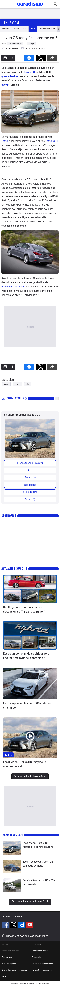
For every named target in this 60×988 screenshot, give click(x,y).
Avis (25, 29)
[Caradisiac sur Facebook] (6, 925)
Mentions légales (9, 964)
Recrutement (7, 957)
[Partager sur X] (41, 57)
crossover (7, 286)
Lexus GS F (51, 141)
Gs (27, 384)
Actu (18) (30, 499)
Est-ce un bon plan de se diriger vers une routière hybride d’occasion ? (26, 656)
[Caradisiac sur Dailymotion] (22, 925)
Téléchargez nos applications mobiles (27, 936)
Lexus (4, 141)
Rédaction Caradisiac (10, 951)
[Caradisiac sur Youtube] (29, 925)
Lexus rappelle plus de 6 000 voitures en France (27, 705)
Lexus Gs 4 (10, 23)
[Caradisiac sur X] (14, 925)
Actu (33, 29)
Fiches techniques (47, 29)
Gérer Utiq (6, 976)
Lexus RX (18, 286)
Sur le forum (30, 492)
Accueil (5, 29)
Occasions (30, 484)
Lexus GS (29, 72)
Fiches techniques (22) (30, 462)
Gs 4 (6, 384)
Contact (5, 944)
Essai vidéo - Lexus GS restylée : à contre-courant (25, 764)
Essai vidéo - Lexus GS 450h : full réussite (39, 882)
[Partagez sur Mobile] (53, 57)
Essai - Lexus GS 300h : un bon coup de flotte (38, 863)
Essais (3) (30, 477)
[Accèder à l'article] (30, 589)
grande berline (9, 76)
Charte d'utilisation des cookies (14, 970)
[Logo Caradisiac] (30, 6)
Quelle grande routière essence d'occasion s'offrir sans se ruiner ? (24, 609)
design (5, 84)
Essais (16, 29)
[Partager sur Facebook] (30, 57)
